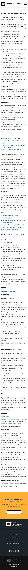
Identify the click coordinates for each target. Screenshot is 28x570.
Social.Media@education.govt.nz (12, 419)
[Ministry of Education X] (12, 551)
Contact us (14, 534)
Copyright (14, 537)
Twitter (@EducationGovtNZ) (12, 138)
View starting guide (13, 512)
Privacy (14, 540)
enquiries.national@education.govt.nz (13, 122)
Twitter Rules (6, 218)
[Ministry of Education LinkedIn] (9, 551)
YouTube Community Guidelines (12, 227)
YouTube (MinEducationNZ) (11, 149)
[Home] (2, 3)
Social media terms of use (14, 543)
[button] (25, 3)
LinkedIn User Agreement (10, 229)
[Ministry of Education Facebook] (16, 551)
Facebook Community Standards (13, 225)
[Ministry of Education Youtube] (14, 551)
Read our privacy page (8, 291)
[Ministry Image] (14, 524)
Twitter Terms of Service (10, 215)
